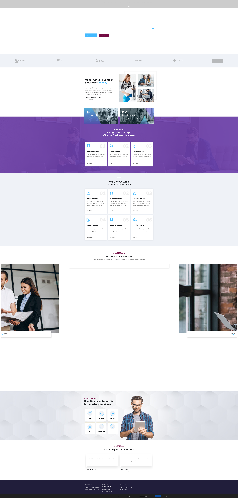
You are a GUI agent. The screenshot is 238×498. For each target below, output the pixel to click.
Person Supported (147, 3)
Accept (158, 496)
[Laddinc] (88, 4)
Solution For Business (119, 333)
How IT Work (90, 35)
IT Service (103, 35)
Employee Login (127, 3)
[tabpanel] (119, 27)
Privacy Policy (142, 496)
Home (104, 3)
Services (110, 3)
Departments (117, 3)
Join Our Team (137, 3)
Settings (165, 496)
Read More (89, 163)
